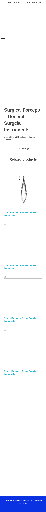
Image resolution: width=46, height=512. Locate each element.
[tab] (24, 148)
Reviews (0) (24, 149)
